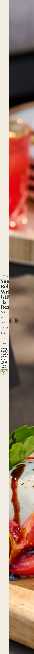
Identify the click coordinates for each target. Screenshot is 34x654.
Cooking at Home (4, 360)
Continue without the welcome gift (4, 371)
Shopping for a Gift (4, 349)
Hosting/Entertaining (4, 355)
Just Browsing (4, 366)
